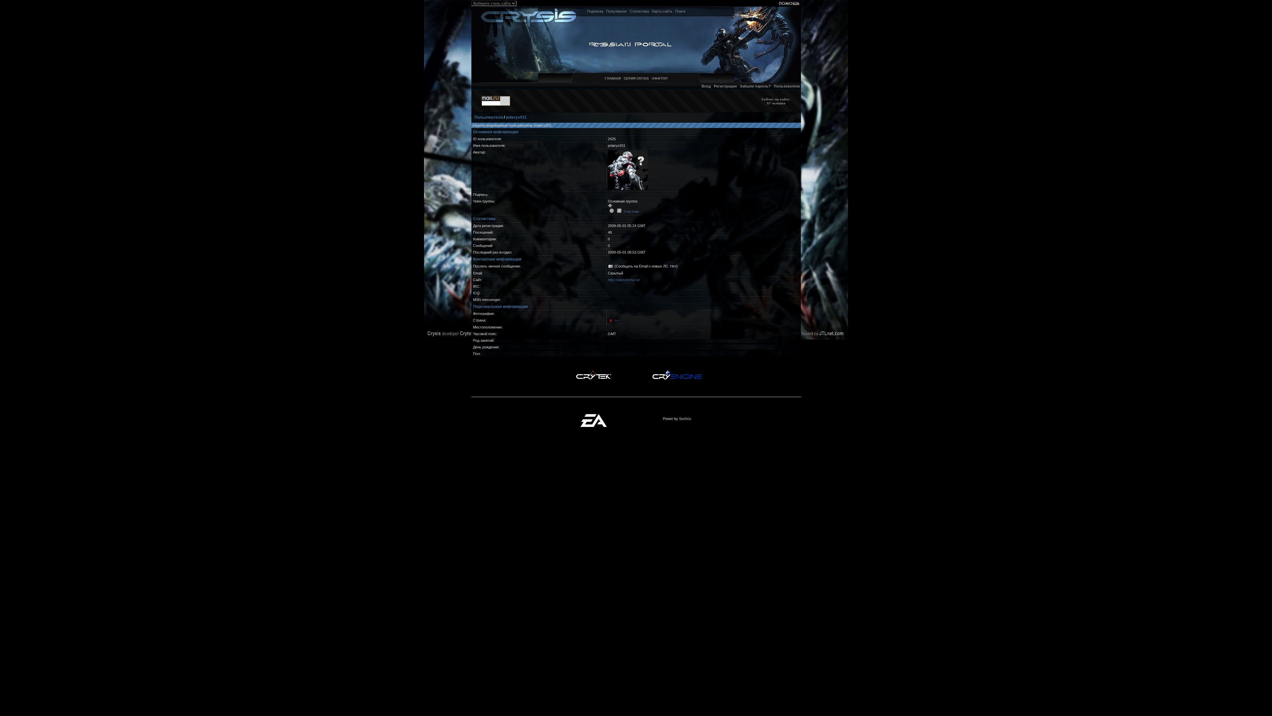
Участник (631, 211)
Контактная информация (497, 259)
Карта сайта (662, 11)
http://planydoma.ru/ (624, 280)
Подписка (595, 11)
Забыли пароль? (755, 86)
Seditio (685, 419)
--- (617, 320)
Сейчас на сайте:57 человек (776, 101)
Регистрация (725, 86)
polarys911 (516, 117)
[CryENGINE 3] (677, 372)
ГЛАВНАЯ (613, 78)
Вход (706, 86)
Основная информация (495, 132)
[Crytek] (593, 372)
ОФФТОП (659, 78)
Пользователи (787, 86)
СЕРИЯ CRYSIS (636, 78)
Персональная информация (500, 306)
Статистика (639, 11)
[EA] (593, 416)
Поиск (680, 11)
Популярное (616, 11)
